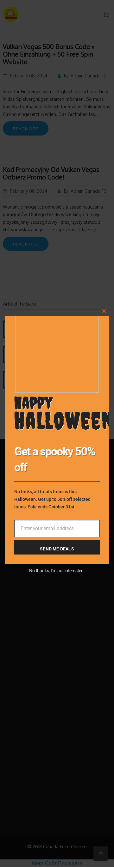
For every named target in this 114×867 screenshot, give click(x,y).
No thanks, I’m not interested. (57, 570)
